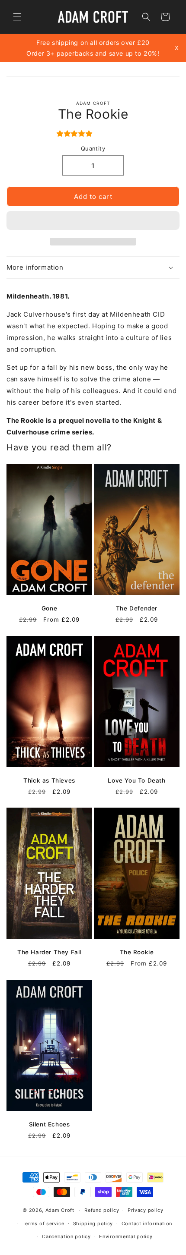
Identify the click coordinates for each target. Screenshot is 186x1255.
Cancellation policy (66, 1236)
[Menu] (17, 16)
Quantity (93, 148)
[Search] (146, 16)
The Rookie (137, 952)
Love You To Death (136, 780)
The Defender (136, 608)
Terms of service (43, 1223)
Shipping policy (93, 1223)
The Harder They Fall (49, 952)
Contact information (147, 1223)
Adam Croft (59, 1210)
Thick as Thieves (49, 780)
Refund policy (101, 1210)
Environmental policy (125, 1236)
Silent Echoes (49, 1124)
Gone (49, 608)
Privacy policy (146, 1210)
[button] (76, 133)
